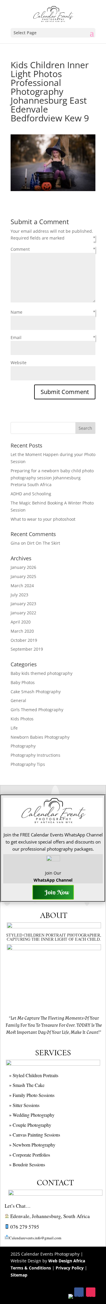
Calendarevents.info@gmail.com (35, 1237)
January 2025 (23, 576)
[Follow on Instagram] (90, 1292)
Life (14, 728)
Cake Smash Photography (36, 691)
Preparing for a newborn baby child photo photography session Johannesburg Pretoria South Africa (52, 478)
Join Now (57, 892)
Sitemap (19, 1275)
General (18, 700)
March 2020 (22, 631)
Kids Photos (22, 719)
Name (16, 312)
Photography (23, 746)
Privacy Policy (70, 1268)
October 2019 (24, 640)
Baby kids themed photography (41, 673)
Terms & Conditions (31, 1268)
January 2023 (23, 603)
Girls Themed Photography (37, 709)
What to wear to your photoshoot (43, 519)
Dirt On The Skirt (43, 543)
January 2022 (23, 613)
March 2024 (22, 585)
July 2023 (19, 595)
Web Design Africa (66, 1261)
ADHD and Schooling (31, 493)
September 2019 (27, 649)
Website (18, 362)
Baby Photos (23, 682)
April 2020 (21, 622)
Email (16, 337)
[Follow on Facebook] (79, 1292)
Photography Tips (28, 764)
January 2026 (23, 567)
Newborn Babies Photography (40, 737)
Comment (20, 249)
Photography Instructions (35, 755)
